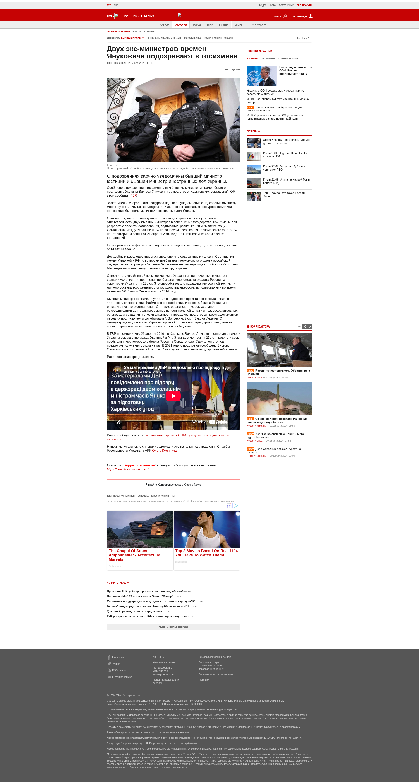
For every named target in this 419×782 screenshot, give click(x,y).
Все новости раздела (118, 31)
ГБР (133, 195)
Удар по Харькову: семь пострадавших (138, 611)
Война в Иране (177, 38)
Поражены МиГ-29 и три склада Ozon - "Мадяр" (144, 596)
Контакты (159, 656)
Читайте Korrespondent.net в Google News (173, 484)
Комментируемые (288, 58)
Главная (164, 24)
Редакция (204, 679)
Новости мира (254, 377)
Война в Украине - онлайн (218, 37)
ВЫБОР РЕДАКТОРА (258, 326)
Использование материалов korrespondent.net (163, 671)
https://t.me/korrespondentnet (128, 469)
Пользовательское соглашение (216, 674)
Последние (252, 58)
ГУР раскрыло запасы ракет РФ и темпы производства (150, 616)
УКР (116, 5)
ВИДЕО (262, 5)
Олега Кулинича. (164, 450)
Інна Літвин (120, 63)
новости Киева (192, 37)
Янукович (118, 495)
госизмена (143, 495)
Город (197, 24)
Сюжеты (252, 131)
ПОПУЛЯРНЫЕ (286, 5)
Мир (210, 24)
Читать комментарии (173, 627)
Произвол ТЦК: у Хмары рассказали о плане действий (149, 591)
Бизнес (223, 24)
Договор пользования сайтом (215, 657)
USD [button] (135, 16)
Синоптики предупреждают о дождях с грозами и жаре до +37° (155, 601)
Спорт (238, 24)
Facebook (118, 657)
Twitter (116, 663)
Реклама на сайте (164, 662)
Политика (149, 31)
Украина (181, 24)
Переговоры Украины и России (164, 37)
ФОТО (273, 5)
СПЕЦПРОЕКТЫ (304, 5)
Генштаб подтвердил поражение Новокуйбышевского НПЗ (152, 606)
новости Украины (160, 495)
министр (130, 495)
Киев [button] (109, 16)
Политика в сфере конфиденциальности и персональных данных (211, 665)
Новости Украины (259, 51)
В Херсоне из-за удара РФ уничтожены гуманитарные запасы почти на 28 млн (275, 117)
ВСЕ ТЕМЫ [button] (302, 37)
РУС (109, 5)
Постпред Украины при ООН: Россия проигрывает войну (295, 70)
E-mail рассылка (122, 676)
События (136, 31)
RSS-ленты (119, 670)
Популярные (268, 58)
